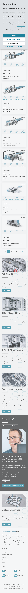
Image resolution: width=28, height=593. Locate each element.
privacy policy (21, 26)
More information (13, 43)
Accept (14, 35)
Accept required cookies (14, 39)
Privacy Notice (8, 46)
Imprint (19, 46)
